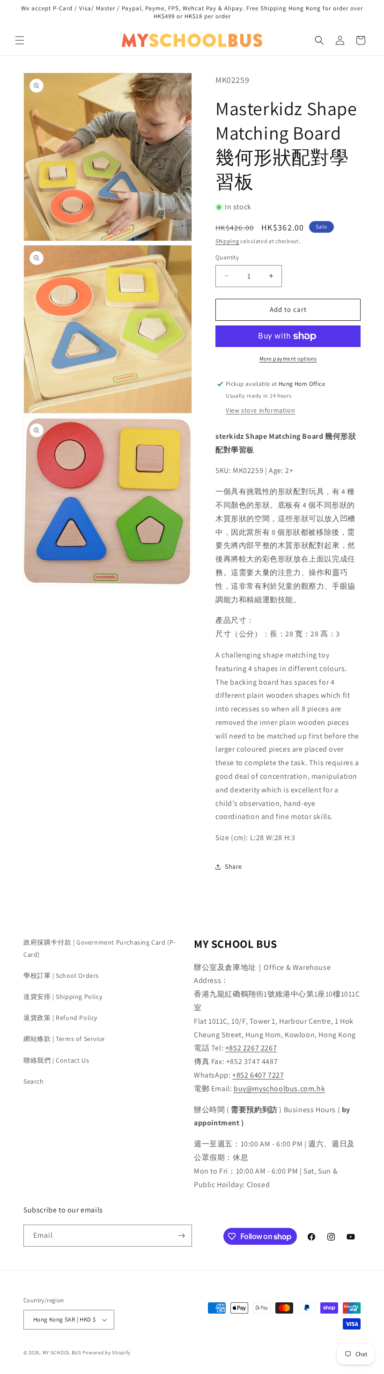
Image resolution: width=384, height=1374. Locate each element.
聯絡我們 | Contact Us (56, 1060)
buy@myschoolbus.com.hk (279, 1088)
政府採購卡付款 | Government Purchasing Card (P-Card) (99, 948)
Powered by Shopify (106, 1352)
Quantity (227, 257)
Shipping (227, 240)
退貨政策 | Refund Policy (60, 1017)
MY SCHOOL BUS (62, 1352)
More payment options (288, 358)
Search (33, 1081)
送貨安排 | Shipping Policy (62, 996)
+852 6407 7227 (258, 1075)
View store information (260, 410)
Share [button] (233, 866)
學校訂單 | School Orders (61, 975)
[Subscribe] (181, 1236)
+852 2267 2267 (251, 1048)
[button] (19, 40)
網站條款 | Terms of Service (64, 1038)
